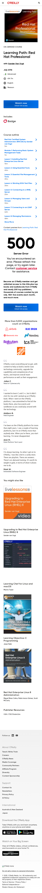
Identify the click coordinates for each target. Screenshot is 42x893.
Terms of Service (8, 882)
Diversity (5, 772)
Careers (5, 755)
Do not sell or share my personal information (18, 871)
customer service (26, 268)
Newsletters (7, 791)
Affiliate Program (9, 769)
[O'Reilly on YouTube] (17, 735)
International (8, 805)
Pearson (11, 87)
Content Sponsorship (11, 776)
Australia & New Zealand (12, 809)
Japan (5, 813)
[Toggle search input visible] (39, 3)
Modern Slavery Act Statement (13, 887)
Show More (9, 222)
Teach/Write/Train (10, 752)
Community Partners (10, 765)
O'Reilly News (7, 758)
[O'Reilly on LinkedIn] (13, 735)
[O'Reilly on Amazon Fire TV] (10, 855)
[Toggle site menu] (3, 3)
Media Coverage (9, 762)
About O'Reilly (9, 747)
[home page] (13, 2)
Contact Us (7, 787)
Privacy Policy (8, 794)
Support (6, 783)
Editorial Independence (10, 885)
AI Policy (5, 798)
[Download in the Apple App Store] (9, 834)
